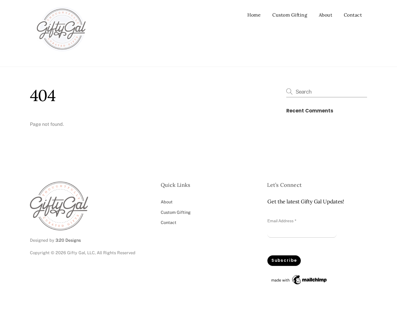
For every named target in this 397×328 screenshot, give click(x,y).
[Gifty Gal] (61, 56)
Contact (353, 15)
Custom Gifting (289, 15)
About (325, 15)
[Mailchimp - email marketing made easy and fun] (299, 284)
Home (254, 15)
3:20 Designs (68, 240)
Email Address (281, 220)
